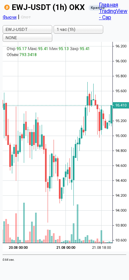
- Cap (105, 17)
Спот (26, 17)
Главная (108, 5)
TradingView (113, 11)
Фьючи (10, 17)
